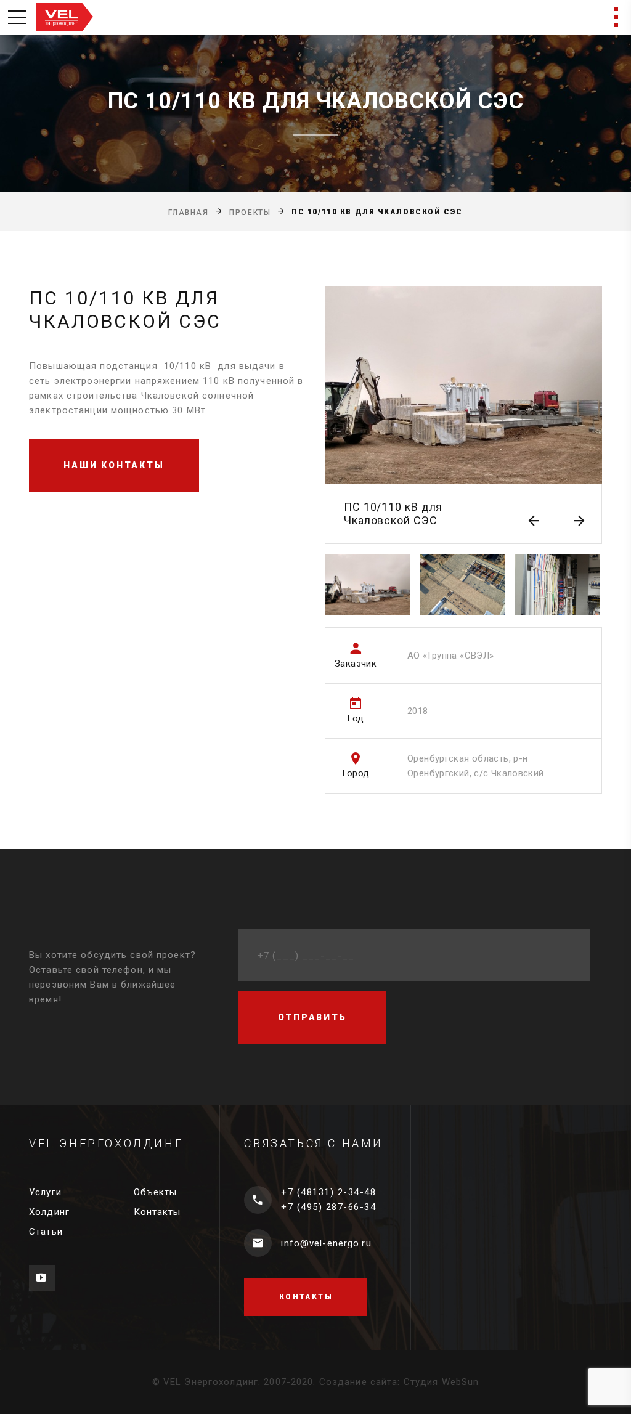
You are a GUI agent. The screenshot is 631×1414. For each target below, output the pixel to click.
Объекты (155, 1192)
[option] (463, 415)
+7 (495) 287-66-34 (328, 1207)
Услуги (45, 1192)
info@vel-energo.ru (326, 1243)
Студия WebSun (441, 1382)
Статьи (46, 1231)
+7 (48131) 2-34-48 (328, 1192)
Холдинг (49, 1211)
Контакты (157, 1211)
